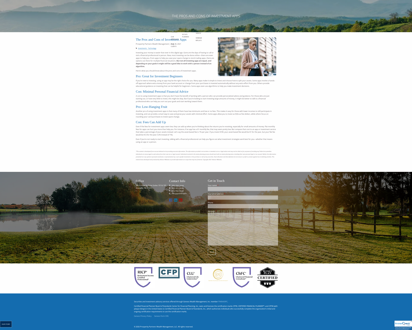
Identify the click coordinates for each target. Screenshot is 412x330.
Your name (221, 185)
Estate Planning (185, 35)
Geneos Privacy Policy (143, 316)
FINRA (220, 302)
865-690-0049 (178, 185)
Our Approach (175, 38)
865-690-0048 (178, 191)
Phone (210, 202)
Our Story (6, 324)
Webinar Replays (199, 39)
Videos (198, 33)
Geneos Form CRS (161, 316)
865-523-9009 (177, 188)
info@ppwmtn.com (179, 194)
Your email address (224, 194)
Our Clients (173, 45)
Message (220, 211)
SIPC (226, 302)
